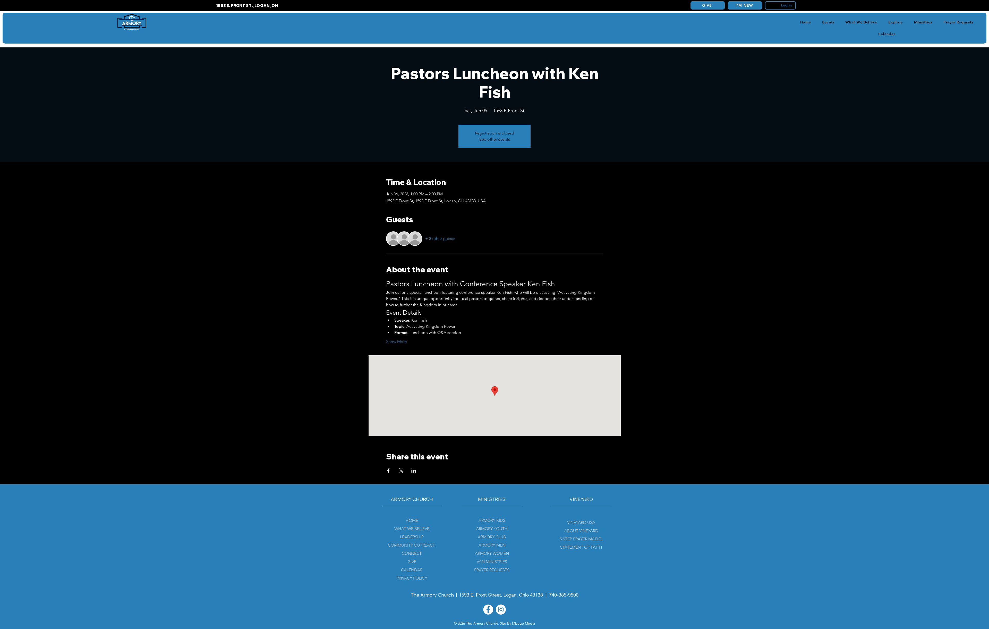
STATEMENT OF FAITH (581, 547)
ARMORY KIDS (492, 520)
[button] (896, 22)
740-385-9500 (563, 595)
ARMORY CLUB (492, 536)
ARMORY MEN (492, 545)
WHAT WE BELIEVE (411, 528)
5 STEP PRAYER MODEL (581, 538)
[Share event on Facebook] (388, 470)
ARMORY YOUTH (492, 528)
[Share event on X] (401, 470)
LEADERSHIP (412, 536)
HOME (412, 520)
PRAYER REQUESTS (491, 569)
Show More (396, 341)
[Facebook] (488, 610)
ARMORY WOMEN (492, 553)
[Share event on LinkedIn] (413, 470)
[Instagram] (501, 610)
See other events (494, 139)
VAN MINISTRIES (492, 561)
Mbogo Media (523, 623)
